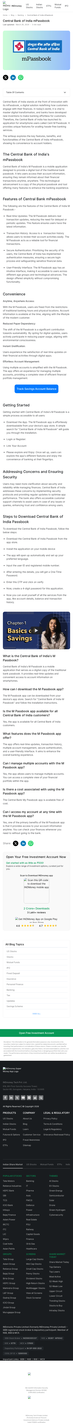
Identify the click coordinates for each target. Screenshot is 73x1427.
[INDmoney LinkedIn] (11, 1097)
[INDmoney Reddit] (35, 1097)
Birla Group (8, 1278)
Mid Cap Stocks (33, 1264)
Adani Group (9, 1264)
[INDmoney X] (17, 1097)
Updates (11, 1001)
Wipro (6, 1239)
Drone (52, 1205)
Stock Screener (33, 1298)
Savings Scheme (15, 1006)
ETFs (48, 6)
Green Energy (55, 1190)
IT (27, 1186)
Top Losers (54, 1271)
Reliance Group (10, 1269)
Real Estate (31, 1219)
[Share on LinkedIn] (13, 77)
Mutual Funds (58, 6)
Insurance (11, 979)
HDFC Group (9, 1283)
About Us (27, 1118)
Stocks (10, 957)
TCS (5, 1200)
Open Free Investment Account (36, 1032)
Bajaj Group (8, 1273)
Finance (30, 1239)
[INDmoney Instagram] (29, 1097)
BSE (36, 1359)
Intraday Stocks (57, 1310)
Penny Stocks (32, 1273)
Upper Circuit (55, 1291)
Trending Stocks (57, 1301)
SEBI (22, 1359)
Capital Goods (33, 1234)
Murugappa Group (11, 1312)
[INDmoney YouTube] (23, 1097)
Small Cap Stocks (34, 1269)
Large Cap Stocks (34, 1259)
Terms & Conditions (52, 1124)
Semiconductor (56, 1195)
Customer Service (31, 1134)
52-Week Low (55, 1286)
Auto (28, 1195)
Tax (8, 995)
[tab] (13, 1165)
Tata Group (8, 1259)
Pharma (30, 1190)
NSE (29, 1359)
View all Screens (34, 1293)
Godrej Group (9, 1298)
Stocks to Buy (55, 1305)
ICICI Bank (8, 1205)
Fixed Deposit (13, 973)
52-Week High (56, 1281)
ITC (4, 1229)
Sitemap (27, 1145)
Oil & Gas (30, 1244)
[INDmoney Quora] (41, 1097)
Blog (25, 1124)
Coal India (8, 1244)
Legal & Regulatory (52, 1129)
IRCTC (6, 1224)
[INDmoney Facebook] (5, 1097)
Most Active (55, 1276)
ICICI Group (8, 1302)
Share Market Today (59, 1262)
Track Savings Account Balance (36, 388)
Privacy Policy (50, 1118)
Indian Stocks (39, 6)
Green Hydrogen (57, 1210)
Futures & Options (11, 1134)
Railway (30, 1229)
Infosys (6, 1210)
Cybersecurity (56, 1215)
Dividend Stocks (34, 1278)
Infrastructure (32, 1215)
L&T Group (8, 1293)
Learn (26, 1129)
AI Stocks (53, 1181)
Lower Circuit (55, 1296)
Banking (10, 990)
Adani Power (9, 1219)
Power (29, 1210)
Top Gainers (55, 1267)
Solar (51, 1200)
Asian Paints (9, 1248)
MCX (42, 1359)
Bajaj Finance (9, 1215)
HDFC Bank (8, 1190)
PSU (28, 1224)
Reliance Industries (12, 1186)
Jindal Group (9, 1307)
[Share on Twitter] (5, 77)
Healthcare (31, 1248)
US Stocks (29, 6)
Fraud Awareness (31, 1140)
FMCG (29, 1200)
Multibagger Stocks (35, 1288)
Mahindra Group (11, 1288)
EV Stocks (54, 1186)
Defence (30, 1205)
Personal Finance (15, 984)
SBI (4, 1195)
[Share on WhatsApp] (20, 77)
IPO (66, 6)
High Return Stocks (35, 1283)
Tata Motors (8, 1181)
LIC (4, 1234)
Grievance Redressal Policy (56, 1134)
